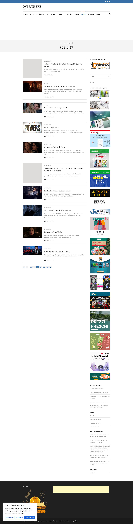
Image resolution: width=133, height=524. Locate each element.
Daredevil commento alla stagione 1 (56, 252)
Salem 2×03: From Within (53, 232)
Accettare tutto (29, 517)
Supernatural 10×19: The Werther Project (58, 210)
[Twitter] (107, 1)
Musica (60, 14)
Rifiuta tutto (19, 517)
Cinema (32, 14)
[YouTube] (109, 1)
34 (44, 267)
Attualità (25, 14)
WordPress (66, 521)
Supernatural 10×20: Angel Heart (55, 108)
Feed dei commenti (95, 423)
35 (47, 267)
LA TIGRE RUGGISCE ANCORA (97, 388)
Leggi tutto (49, 75)
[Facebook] (105, 1)
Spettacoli (91, 14)
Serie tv (83, 14)
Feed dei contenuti (95, 419)
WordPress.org (94, 427)
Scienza (77, 14)
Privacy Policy (68, 14)
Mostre (53, 14)
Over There (32, 6)
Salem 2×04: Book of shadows (54, 147)
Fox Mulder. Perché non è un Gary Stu (57, 191)
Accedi (92, 415)
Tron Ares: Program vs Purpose (99, 402)
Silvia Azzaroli (94, 435)
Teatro (98, 14)
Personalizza (9, 517)
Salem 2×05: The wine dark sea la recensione (59, 86)
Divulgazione (40, 14)
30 (31, 267)
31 (34, 267)
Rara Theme (53, 521)
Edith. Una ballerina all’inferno (99, 392)
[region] (20, 512)
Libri (47, 14)
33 (40, 267)
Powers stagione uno (51, 127)
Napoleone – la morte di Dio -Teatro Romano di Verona (100, 463)
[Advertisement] (66, 28)
